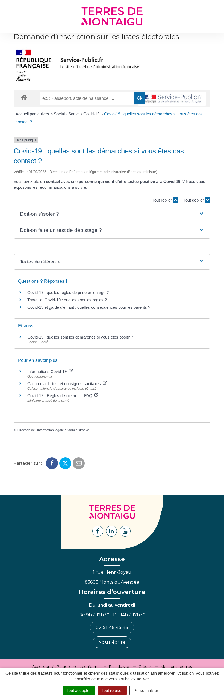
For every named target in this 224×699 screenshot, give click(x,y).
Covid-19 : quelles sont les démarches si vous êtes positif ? (80, 337)
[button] (112, 214)
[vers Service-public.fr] (172, 99)
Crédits (144, 666)
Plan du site (119, 666)
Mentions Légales (176, 666)
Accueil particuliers (33, 114)
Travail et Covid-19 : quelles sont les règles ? (67, 300)
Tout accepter (79, 690)
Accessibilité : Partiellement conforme (66, 666)
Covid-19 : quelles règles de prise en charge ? (68, 292)
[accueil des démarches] (24, 97)
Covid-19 (92, 114)
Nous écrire (112, 642)
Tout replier (162, 200)
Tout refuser (112, 690)
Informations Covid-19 (47, 371)
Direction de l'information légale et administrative (53, 430)
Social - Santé (67, 114)
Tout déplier (194, 200)
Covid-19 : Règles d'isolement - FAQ (60, 395)
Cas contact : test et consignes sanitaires (64, 383)
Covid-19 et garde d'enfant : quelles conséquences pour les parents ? (89, 307)
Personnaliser (146, 690)
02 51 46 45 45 (112, 627)
